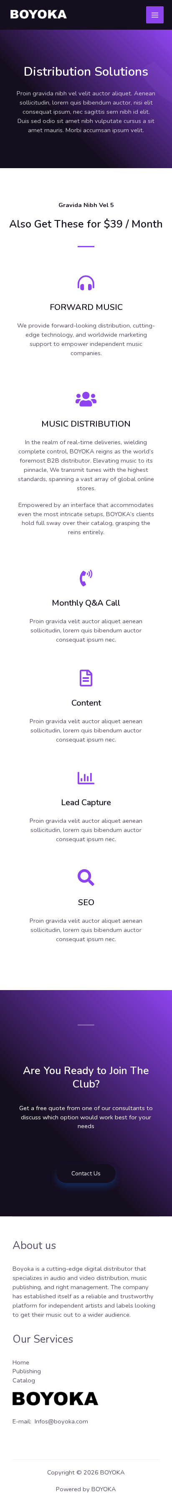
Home (21, 1362)
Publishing (27, 1371)
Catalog (24, 1380)
